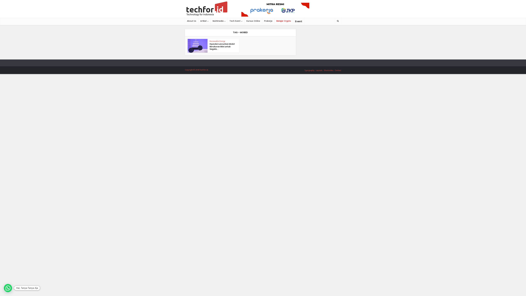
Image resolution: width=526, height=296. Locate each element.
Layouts (319, 70)
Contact (338, 70)
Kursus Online (253, 21)
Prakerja (268, 21)
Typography (310, 70)
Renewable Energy (217, 41)
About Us (191, 21)
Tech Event (235, 21)
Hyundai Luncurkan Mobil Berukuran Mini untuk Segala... (222, 47)
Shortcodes (328, 70)
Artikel (203, 21)
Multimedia (218, 21)
